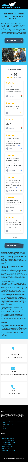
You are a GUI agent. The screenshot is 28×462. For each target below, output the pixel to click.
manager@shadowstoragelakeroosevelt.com (15, 421)
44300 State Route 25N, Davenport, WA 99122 (15, 427)
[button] (26, 4)
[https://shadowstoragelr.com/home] (11, 5)
